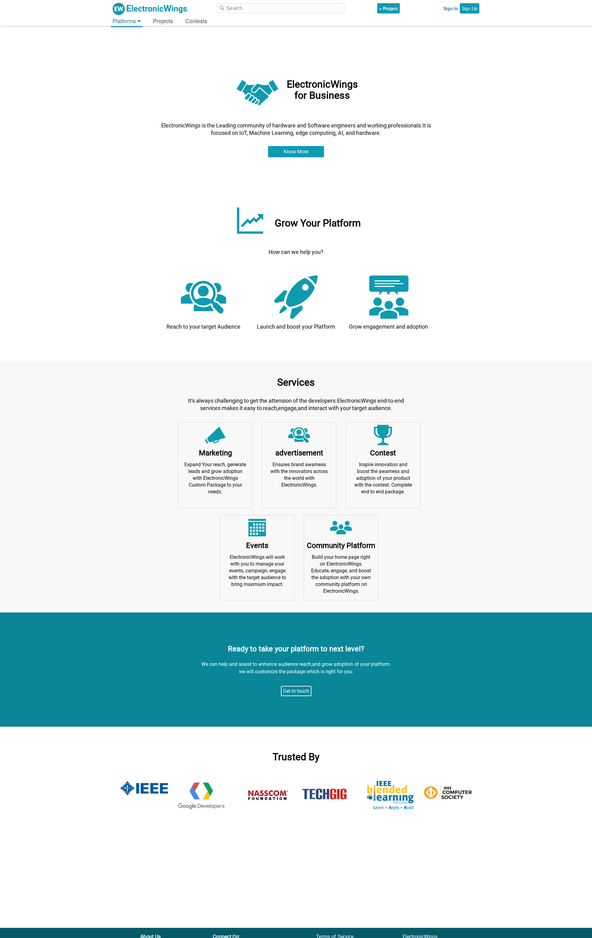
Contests (196, 21)
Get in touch (296, 691)
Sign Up (469, 8)
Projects (163, 21)
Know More (296, 152)
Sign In (450, 8)
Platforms (124, 21)
